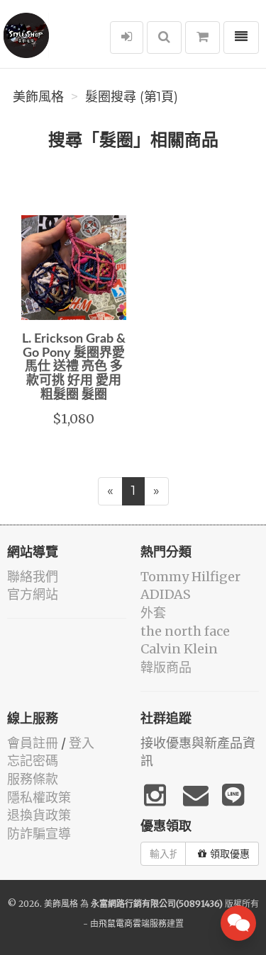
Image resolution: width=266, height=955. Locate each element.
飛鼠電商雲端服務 (133, 923)
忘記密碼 (32, 761)
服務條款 (32, 779)
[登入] (126, 37)
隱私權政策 (39, 797)
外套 (153, 613)
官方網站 (32, 594)
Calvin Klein (179, 649)
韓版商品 (166, 667)
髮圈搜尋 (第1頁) (131, 97)
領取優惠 (230, 853)
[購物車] (202, 37)
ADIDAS (165, 594)
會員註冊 (32, 743)
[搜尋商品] (164, 37)
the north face (185, 631)
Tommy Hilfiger (190, 576)
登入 (81, 743)
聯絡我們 (32, 576)
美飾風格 (38, 97)
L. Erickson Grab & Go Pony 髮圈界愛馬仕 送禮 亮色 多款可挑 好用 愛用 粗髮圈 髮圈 (74, 367)
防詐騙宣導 (39, 833)
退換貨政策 (39, 815)
